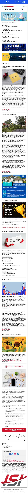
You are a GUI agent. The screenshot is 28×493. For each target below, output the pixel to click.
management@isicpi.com (12, 460)
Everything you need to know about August (12, 360)
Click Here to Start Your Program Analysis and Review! (14, 430)
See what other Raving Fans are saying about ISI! (13, 227)
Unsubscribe (5, 491)
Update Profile (11, 491)
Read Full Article (6, 109)
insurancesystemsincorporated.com (16, 461)
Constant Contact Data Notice (19, 491)
